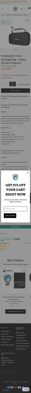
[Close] (28, 173)
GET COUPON (10, 215)
